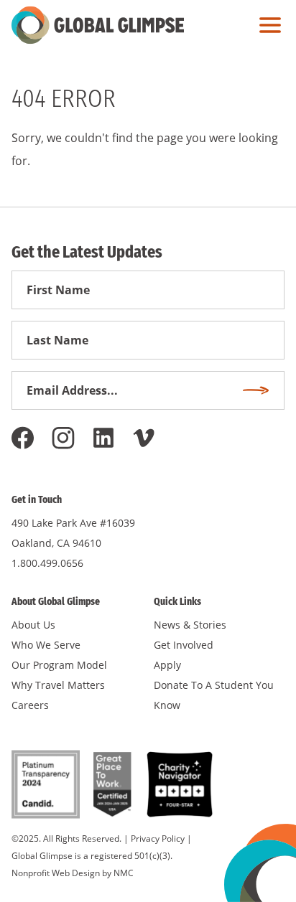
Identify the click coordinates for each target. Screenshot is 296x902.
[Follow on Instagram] (63, 437)
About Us (33, 624)
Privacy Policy (158, 838)
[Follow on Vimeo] (143, 437)
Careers (30, 705)
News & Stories (190, 624)
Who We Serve (45, 645)
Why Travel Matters (58, 685)
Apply (167, 665)
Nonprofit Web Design (55, 873)
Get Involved (183, 645)
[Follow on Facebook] (22, 437)
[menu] (267, 25)
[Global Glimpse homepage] (97, 25)
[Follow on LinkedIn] (103, 437)
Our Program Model (59, 665)
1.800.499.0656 (47, 563)
